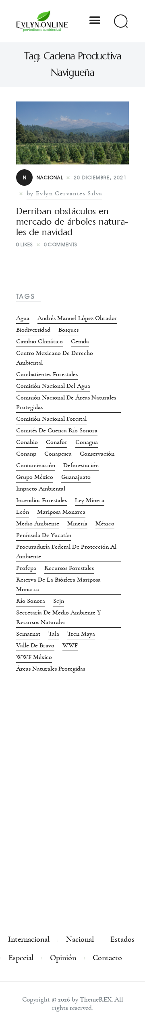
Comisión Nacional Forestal (51, 419)
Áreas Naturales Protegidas (50, 668)
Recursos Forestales (69, 568)
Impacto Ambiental (40, 488)
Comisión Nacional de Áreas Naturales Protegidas (66, 402)
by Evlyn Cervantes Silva (65, 193)
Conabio (27, 442)
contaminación (35, 465)
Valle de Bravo (35, 645)
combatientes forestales (47, 374)
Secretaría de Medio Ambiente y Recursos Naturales (58, 617)
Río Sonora (30, 601)
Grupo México (34, 477)
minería (77, 523)
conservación (97, 453)
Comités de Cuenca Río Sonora (56, 430)
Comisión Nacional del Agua (53, 386)
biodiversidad (33, 329)
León (22, 512)
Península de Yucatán (43, 535)
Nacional (43, 177)
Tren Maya (81, 634)
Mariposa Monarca (61, 512)
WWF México (34, 657)
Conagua (86, 442)
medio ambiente (37, 523)
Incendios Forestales (41, 500)
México (104, 523)
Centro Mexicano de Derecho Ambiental (54, 358)
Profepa (26, 568)
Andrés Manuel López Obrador (77, 318)
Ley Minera (89, 500)
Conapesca (58, 453)
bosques (68, 329)
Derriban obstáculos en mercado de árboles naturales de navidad (72, 222)
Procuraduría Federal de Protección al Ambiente (66, 551)
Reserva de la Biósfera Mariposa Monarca (58, 584)
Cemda (80, 341)
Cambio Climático (39, 341)
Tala (53, 634)
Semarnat (28, 634)
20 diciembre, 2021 (100, 177)
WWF (70, 645)
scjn (58, 601)
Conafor (56, 442)
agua (22, 318)
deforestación (81, 465)
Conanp (26, 453)
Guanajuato (76, 477)
